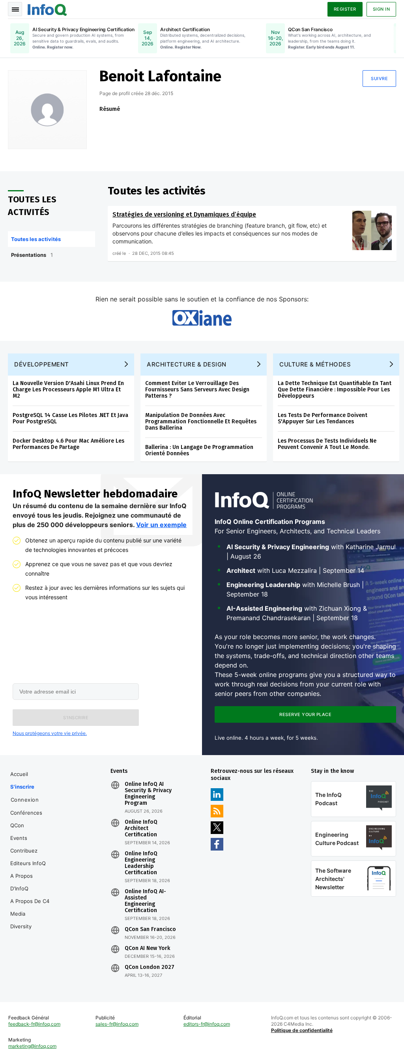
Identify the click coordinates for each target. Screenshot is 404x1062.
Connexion (25, 799)
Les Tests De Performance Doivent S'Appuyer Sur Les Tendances (322, 418)
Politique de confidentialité (302, 1030)
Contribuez (23, 850)
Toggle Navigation (15, 9)
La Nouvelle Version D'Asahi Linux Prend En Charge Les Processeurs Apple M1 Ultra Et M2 (68, 389)
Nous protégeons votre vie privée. (50, 733)
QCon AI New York (147, 948)
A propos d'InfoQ (21, 882)
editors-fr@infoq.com (206, 1024)
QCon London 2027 (149, 967)
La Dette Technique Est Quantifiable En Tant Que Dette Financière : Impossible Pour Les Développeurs (334, 389)
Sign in (381, 9)
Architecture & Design (186, 364)
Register (345, 9)
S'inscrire (22, 786)
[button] (76, 717)
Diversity (21, 926)
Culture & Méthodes (315, 364)
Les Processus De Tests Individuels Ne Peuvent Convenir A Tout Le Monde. (327, 444)
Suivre (379, 78)
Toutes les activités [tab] (36, 239)
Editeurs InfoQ (28, 863)
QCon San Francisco (150, 929)
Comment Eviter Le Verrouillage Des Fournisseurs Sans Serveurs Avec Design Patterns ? (197, 389)
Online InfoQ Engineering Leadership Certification (141, 863)
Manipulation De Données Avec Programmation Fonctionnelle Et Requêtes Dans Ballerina (200, 421)
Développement (41, 364)
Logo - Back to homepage (47, 9)
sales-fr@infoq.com (116, 1024)
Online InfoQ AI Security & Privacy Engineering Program (148, 793)
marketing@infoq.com (32, 1046)
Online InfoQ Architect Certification (141, 828)
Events (18, 838)
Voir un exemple (161, 525)
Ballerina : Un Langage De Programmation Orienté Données (199, 450)
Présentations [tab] (32, 255)
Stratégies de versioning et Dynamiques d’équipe (184, 214)
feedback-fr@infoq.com (34, 1024)
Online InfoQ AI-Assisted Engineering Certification (145, 901)
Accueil (19, 774)
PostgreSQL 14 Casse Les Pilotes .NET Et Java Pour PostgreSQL (70, 418)
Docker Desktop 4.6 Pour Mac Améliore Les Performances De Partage (68, 444)
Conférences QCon (26, 819)
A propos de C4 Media (29, 907)
